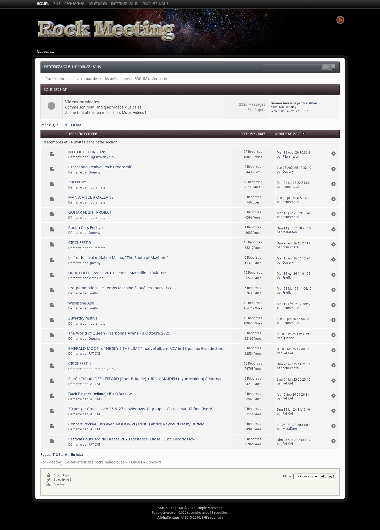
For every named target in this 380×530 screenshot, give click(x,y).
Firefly (287, 277)
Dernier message (288, 134)
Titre (70, 134)
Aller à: (287, 476)
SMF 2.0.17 (166, 508)
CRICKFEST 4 (79, 363)
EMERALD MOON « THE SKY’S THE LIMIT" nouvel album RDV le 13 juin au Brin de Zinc (145, 348)
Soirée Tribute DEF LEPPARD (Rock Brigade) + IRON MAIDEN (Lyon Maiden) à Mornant (146, 378)
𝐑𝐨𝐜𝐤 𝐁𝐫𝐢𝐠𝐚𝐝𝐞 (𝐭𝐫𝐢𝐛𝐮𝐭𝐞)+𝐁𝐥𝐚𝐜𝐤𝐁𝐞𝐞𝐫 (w (100, 393)
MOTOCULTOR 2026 (86, 151)
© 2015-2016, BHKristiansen (190, 517)
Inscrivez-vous (87, 67)
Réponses (248, 134)
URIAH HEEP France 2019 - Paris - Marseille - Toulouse (117, 272)
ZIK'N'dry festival (83, 318)
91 (67, 125)
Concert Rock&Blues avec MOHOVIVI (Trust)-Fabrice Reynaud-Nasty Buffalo (136, 423)
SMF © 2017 (186, 508)
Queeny (94, 172)
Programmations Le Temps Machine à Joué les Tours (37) (119, 287)
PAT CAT (94, 353)
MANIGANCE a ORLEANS (90, 197)
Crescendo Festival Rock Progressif (99, 166)
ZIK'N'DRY (77, 181)
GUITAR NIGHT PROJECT (90, 212)
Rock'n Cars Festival (86, 227)
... (63, 125)
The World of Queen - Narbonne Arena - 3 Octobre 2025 (119, 333)
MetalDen (310, 103)
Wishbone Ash (81, 303)
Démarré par (87, 134)
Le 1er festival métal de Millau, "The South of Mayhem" (118, 257)
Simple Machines (209, 508)
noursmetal (97, 187)
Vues (261, 134)
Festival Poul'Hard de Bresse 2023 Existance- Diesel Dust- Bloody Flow (131, 438)
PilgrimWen (97, 157)
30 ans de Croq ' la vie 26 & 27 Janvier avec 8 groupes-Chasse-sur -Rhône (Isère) (141, 408)
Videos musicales (82, 101)
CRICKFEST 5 (79, 242)
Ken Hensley (287, 107)
